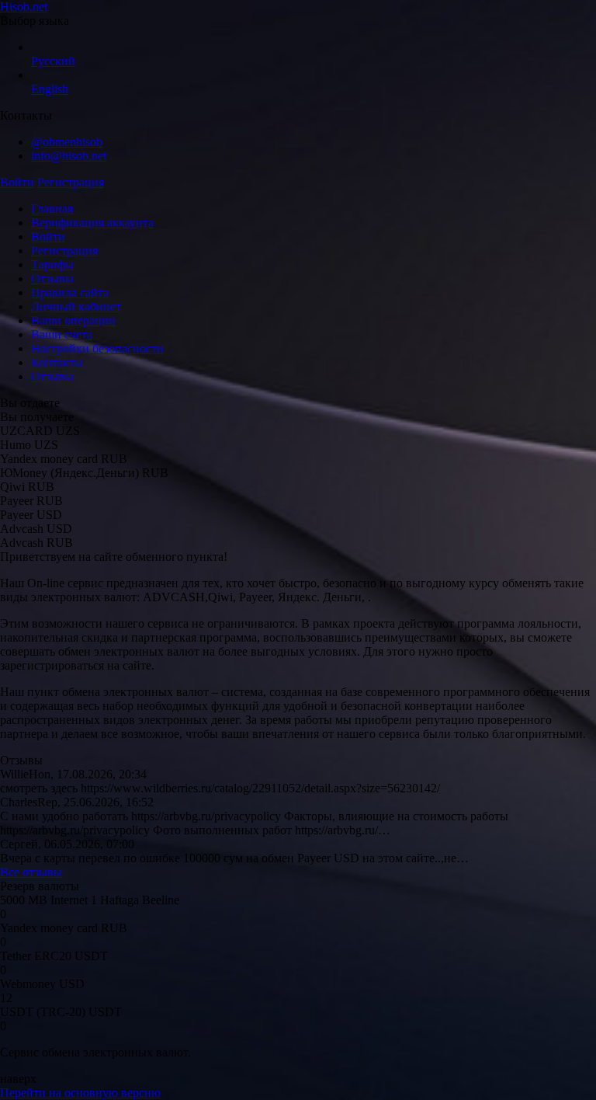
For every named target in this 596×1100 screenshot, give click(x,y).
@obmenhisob (66, 141)
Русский (53, 61)
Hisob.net (23, 6)
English (49, 89)
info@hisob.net (68, 155)
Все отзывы (31, 872)
